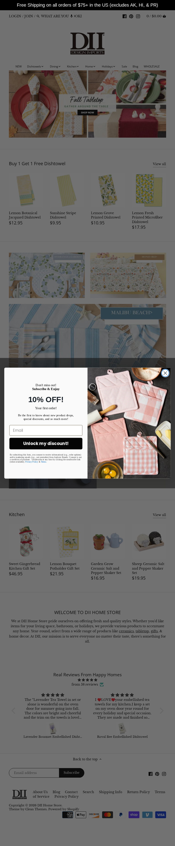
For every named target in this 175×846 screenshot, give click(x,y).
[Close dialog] (165, 373)
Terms (43, 461)
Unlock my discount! (46, 443)
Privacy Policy (31, 461)
